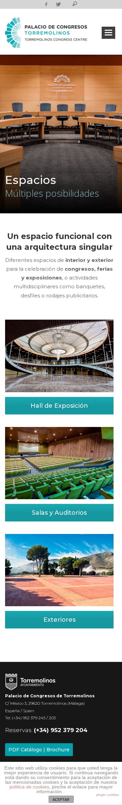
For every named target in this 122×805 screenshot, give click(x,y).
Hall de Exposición (59, 405)
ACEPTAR (61, 800)
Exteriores (59, 619)
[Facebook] (46, 4)
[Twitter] (58, 4)
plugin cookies (107, 795)
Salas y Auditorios (59, 512)
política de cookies (29, 786)
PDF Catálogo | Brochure (38, 750)
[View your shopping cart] (66, 5)
